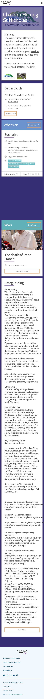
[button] (42, 3)
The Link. (30, 66)
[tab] (10, 174)
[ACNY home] (6, 3)
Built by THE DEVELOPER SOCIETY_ (13, 694)
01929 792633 (13, 102)
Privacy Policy (7, 686)
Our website (11, 113)
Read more (22, 630)
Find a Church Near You (11, 662)
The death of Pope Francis (17, 257)
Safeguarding (8, 666)
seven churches (12, 48)
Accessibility (7, 670)
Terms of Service (8, 690)
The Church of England (11, 658)
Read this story (22, 271)
